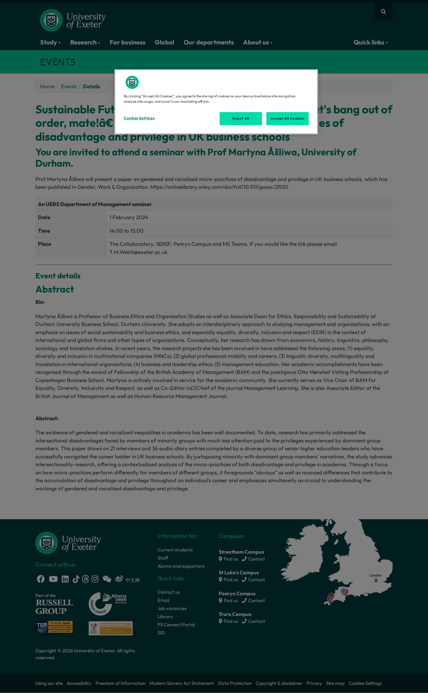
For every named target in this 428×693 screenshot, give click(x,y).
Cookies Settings (139, 118)
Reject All (240, 118)
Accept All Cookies (287, 118)
